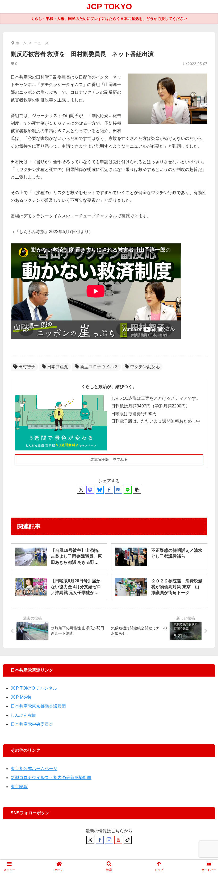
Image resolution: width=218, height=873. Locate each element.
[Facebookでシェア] (109, 490)
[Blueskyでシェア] (100, 490)
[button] (137, 490)
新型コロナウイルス (99, 366)
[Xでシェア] (81, 490)
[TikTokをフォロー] (128, 840)
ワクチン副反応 (145, 366)
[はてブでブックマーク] (118, 490)
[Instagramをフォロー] (109, 840)
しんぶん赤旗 (23, 715)
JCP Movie (21, 697)
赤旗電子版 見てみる (109, 459)
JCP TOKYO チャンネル (34, 688)
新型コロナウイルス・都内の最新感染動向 (51, 777)
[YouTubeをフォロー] (118, 840)
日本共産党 (57, 366)
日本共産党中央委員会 (32, 724)
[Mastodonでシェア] (90, 490)
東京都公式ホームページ (34, 768)
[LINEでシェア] (128, 490)
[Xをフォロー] (90, 840)
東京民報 (19, 786)
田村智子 (26, 366)
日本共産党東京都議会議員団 (38, 706)
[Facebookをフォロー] (100, 840)
